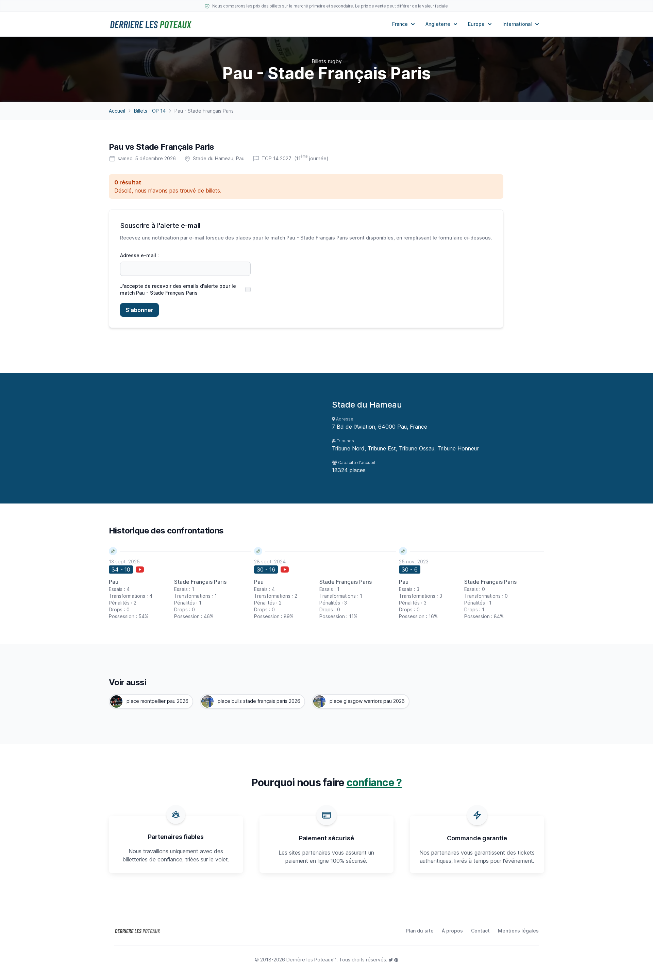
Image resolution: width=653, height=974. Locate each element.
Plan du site (420, 931)
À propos (452, 931)
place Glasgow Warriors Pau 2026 (366, 701)
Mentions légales (518, 931)
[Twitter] (391, 959)
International (517, 24)
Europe (476, 24)
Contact (480, 931)
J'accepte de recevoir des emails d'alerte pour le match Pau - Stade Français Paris (178, 289)
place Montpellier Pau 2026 (156, 701)
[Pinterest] (396, 959)
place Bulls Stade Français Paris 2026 (258, 701)
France (400, 24)
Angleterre (437, 24)
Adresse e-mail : (139, 255)
